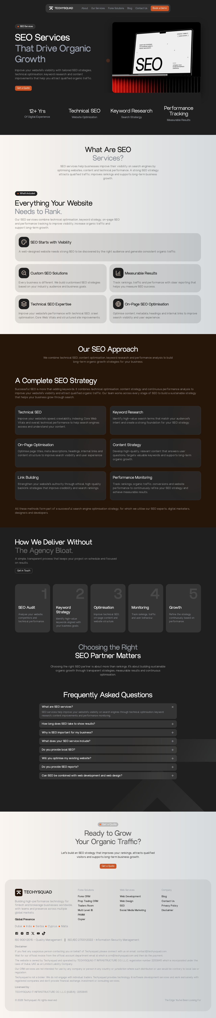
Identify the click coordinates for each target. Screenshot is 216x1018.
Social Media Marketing (133, 910)
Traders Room (86, 905)
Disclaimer (167, 910)
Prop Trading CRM (88, 901)
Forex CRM (84, 896)
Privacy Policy (170, 905)
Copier (81, 919)
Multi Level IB (85, 910)
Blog (129, 8)
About (85, 8)
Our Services (98, 8)
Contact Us (141, 8)
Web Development (130, 896)
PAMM (81, 915)
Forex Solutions (116, 8)
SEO (122, 905)
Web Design (126, 901)
